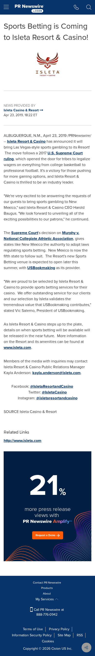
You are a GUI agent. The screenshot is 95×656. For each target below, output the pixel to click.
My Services (45, 599)
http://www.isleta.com (22, 440)
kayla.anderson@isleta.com (56, 373)
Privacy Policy (59, 629)
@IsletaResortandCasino (51, 386)
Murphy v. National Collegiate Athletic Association (41, 235)
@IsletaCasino (54, 392)
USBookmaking (41, 268)
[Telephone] (76, 7)
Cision (56, 648)
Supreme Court (24, 233)
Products (47, 588)
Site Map (64, 635)
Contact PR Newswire (47, 582)
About (47, 593)
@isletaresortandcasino (56, 398)
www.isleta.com (17, 347)
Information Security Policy (32, 635)
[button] (47, 64)
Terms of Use (33, 629)
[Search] (89, 7)
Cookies (48, 641)
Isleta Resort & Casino (26, 141)
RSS (80, 635)
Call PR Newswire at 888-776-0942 (48, 612)
